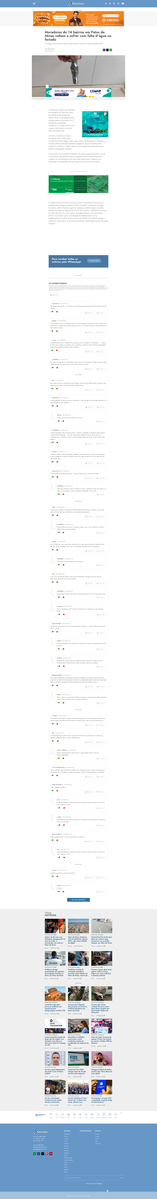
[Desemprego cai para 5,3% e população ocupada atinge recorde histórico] (101, 1087)
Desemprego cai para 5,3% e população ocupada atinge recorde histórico (101, 1100)
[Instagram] (118, 3)
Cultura (65, 1141)
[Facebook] (110, 3)
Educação (66, 1146)
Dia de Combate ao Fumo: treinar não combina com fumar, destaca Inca (77, 1100)
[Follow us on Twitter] (42, 1153)
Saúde (65, 1172)
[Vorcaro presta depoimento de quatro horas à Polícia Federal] (55, 1058)
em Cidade (53, 934)
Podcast (97, 1139)
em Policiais (100, 934)
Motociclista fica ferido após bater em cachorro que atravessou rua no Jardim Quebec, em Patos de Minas (101, 940)
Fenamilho (66, 1150)
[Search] (106, 3)
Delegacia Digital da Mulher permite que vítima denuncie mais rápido (101, 1071)
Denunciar (101, 313)
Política (65, 1167)
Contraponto (98, 1143)
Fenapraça (66, 1153)
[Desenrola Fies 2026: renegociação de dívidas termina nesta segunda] (78, 1058)
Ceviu (96, 1141)
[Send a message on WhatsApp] (34, 1153)
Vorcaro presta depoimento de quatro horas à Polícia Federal (55, 1071)
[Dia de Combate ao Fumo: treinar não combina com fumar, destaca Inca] (78, 1087)
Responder (90, 313)
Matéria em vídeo (68, 1158)
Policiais (66, 1165)
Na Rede (97, 1136)
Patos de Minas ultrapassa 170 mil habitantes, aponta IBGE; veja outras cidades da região (77, 940)
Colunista (66, 1139)
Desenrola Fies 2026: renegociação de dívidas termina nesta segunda (77, 1071)
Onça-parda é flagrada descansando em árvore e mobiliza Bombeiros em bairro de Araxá (77, 1008)
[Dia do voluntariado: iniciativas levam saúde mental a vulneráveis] (55, 1087)
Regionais (66, 1169)
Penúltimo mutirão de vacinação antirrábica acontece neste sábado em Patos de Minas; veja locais (78, 972)
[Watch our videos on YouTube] (50, 1153)
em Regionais (54, 1002)
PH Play (66, 1162)
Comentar (54, 295)
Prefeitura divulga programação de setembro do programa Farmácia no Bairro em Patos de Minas (54, 972)
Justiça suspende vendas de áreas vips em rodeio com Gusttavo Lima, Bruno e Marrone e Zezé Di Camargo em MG (55, 1041)
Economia (66, 1143)
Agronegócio (67, 1134)
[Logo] (76, 3)
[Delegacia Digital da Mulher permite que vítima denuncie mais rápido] (101, 1058)
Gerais (65, 1155)
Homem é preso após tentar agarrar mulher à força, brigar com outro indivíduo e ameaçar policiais (101, 972)
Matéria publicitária (68, 1160)
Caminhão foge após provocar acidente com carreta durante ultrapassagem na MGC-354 (55, 1008)
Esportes (66, 1148)
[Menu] (34, 4)
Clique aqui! (94, 261)
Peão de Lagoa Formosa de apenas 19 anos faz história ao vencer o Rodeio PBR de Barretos (101, 1040)
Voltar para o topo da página (94, 1184)
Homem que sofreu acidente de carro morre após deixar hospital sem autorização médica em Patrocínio (100, 1009)
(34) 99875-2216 (42, 1147)
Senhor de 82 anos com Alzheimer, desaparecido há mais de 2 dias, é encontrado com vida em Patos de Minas (55, 941)
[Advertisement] (78, 1195)
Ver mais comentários (78, 900)
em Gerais (53, 1067)
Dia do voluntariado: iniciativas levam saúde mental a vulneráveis (53, 1100)
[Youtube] (123, 3)
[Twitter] (114, 3)
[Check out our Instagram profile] (46, 1153)
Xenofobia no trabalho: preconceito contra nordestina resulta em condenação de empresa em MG (78, 1041)
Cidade (66, 1136)
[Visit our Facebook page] (38, 1153)
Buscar (121, 1177)
